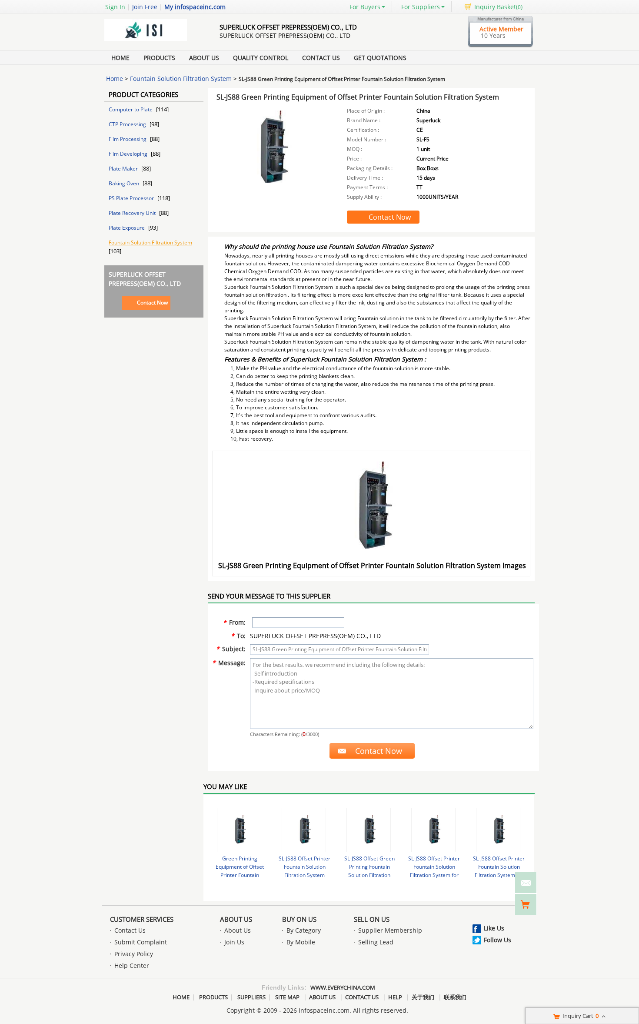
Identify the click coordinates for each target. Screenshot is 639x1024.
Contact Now (152, 302)
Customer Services (141, 919)
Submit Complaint (140, 942)
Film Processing (128, 139)
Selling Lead (375, 942)
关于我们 (423, 997)
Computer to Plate (131, 109)
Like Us (494, 928)
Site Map (287, 997)
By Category (303, 930)
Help (395, 997)
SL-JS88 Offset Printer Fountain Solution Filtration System (304, 867)
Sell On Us (371, 919)
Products (159, 58)
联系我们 (455, 997)
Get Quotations (380, 58)
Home (120, 58)
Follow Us (497, 940)
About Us (204, 58)
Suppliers (251, 997)
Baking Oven (124, 183)
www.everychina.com (342, 987)
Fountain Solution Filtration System (181, 78)
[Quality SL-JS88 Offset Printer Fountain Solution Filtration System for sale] (304, 830)
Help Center (131, 965)
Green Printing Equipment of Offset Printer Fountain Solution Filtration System (240, 875)
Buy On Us (299, 919)
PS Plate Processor (132, 198)
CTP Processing (128, 124)
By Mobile (300, 942)
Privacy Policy (133, 954)
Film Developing (129, 153)
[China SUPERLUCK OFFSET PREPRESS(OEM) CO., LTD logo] (152, 41)
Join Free (144, 7)
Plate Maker (124, 168)
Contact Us (321, 58)
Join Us (234, 942)
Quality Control (260, 58)
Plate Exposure (127, 227)
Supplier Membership (390, 930)
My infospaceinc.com (195, 7)
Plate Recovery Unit (133, 213)
